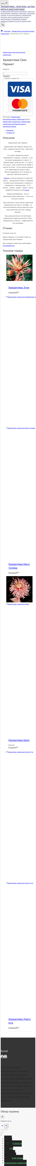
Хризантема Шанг (19, 740)
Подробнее (12, 292)
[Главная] (2, 31)
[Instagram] (5, 1057)
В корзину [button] (12, 747)
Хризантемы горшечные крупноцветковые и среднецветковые (16, 124)
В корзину (6, 76)
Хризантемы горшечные (12, 122)
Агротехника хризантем (15, 1163)
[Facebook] (2, 1057)
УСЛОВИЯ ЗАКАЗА (13, 1143)
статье (26, 190)
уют (8, 178)
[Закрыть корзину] (2, 1116)
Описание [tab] (9, 130)
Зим (5, 178)
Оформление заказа (13, 1158)
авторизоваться (8, 246)
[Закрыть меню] (1, 1134)
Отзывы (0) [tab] (10, 133)
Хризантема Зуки (18, 287)
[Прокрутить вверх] (2, 1126)
